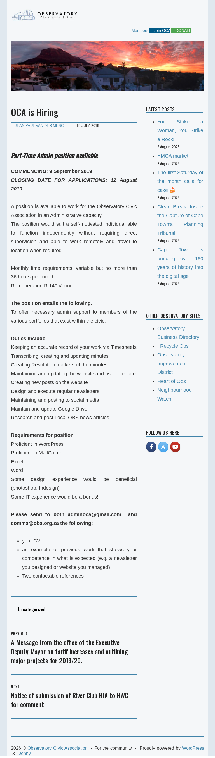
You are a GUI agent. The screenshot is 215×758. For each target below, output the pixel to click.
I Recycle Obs (173, 346)
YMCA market (172, 156)
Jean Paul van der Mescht (41, 125)
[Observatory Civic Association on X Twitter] (163, 447)
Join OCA (161, 30)
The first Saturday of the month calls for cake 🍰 (180, 181)
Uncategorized (31, 609)
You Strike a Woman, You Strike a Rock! (180, 130)
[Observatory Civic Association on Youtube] (175, 447)
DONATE (182, 30)
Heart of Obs (171, 381)
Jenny (25, 753)
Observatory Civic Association (57, 748)
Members (139, 30)
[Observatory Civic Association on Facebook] (151, 447)
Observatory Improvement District (172, 363)
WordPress (193, 748)
